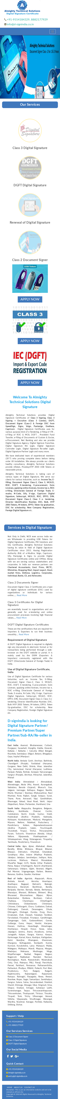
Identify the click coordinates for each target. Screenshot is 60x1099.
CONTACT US (29, 1087)
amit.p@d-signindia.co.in (17, 1076)
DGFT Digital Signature (17, 1044)
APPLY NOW (30, 299)
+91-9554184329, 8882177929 (27, 19)
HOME (9, 1087)
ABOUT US (18, 1087)
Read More (22, 595)
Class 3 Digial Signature (17, 1040)
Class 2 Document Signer (18, 1037)
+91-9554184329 (15, 1022)
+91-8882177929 (15, 1025)
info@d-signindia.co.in (20, 24)
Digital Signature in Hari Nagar (44, 1082)
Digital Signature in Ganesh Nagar (18, 1082)
